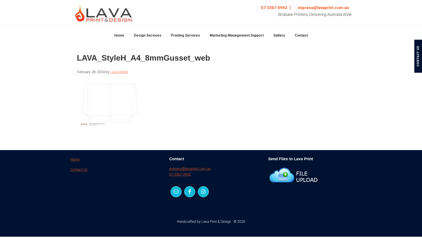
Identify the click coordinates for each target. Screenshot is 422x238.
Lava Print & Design (103, 13)
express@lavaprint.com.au (323, 7)
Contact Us (78, 169)
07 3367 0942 (274, 7)
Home (75, 159)
